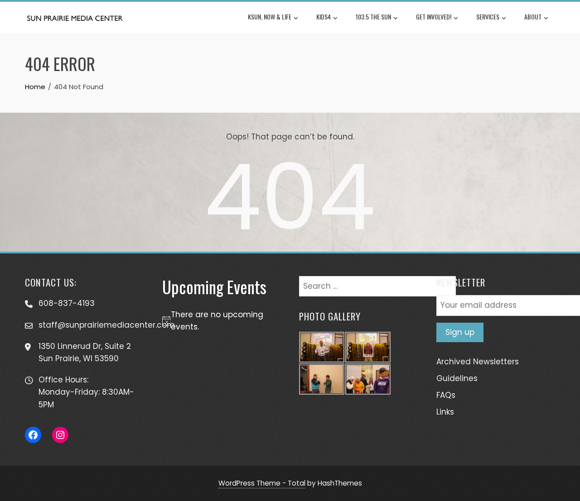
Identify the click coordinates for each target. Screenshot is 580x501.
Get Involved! (433, 16)
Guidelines (457, 378)
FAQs (445, 395)
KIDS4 (323, 16)
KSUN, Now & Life (269, 16)
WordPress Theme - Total (261, 483)
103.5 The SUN (373, 16)
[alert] (221, 321)
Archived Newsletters (477, 361)
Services (487, 16)
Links (445, 411)
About (532, 16)
